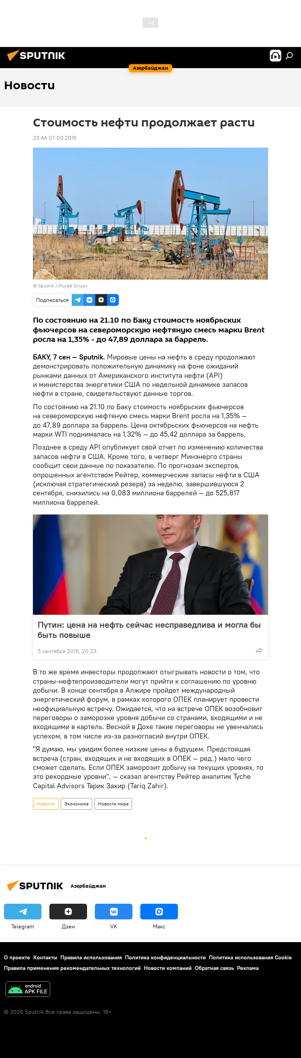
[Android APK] (27, 990)
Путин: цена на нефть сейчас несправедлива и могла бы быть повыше (149, 629)
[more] (259, 650)
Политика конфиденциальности (165, 957)
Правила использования (91, 957)
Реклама (248, 967)
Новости (45, 804)
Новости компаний (168, 967)
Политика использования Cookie (250, 957)
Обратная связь (214, 967)
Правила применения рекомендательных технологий (72, 967)
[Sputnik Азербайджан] (38, 62)
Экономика (76, 804)
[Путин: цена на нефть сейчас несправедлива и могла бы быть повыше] (150, 565)
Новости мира (113, 804)
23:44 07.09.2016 (54, 137)
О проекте (17, 957)
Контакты (45, 957)
